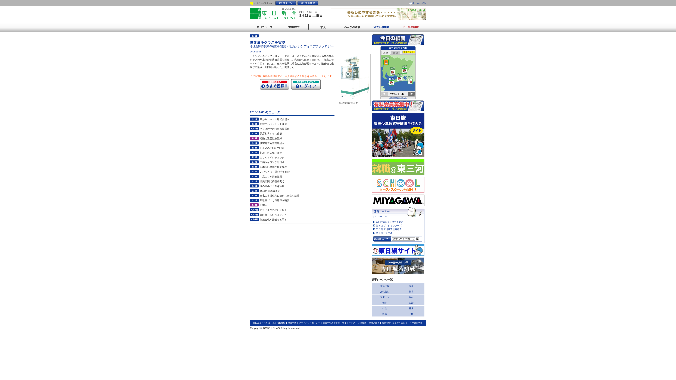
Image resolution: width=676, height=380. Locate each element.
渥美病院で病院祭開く (272, 181)
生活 (411, 302)
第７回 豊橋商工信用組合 (389, 229)
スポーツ (384, 297)
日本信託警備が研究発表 (273, 167)
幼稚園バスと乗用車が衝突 (274, 200)
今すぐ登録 (274, 84)
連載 (384, 313)
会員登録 (308, 3)
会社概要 (362, 323)
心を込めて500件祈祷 (272, 148)
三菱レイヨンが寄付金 (272, 162)
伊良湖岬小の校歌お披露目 (274, 128)
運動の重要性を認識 (271, 138)
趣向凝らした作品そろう (273, 214)
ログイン (285, 3)
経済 (411, 286)
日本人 (263, 205)
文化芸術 (384, 291)
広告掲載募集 (279, 323)
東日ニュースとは (261, 323)
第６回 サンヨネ (384, 233)
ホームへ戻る (419, 3)
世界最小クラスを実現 (272, 186)
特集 (411, 308)
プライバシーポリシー (309, 323)
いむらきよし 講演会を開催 (275, 171)
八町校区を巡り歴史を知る (389, 222)
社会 (384, 308)
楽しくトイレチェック (272, 157)
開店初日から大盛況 (271, 133)
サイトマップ (348, 323)
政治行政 (384, 286)
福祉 (411, 297)
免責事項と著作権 (331, 323)
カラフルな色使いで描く (273, 209)
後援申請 (292, 323)
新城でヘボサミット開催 (273, 124)
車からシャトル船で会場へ (274, 119)
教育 (411, 291)
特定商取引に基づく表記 (393, 323)
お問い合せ (374, 323)
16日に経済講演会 (270, 190)
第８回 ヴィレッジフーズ (389, 225)
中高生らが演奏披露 (271, 176)
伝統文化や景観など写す (273, 219)
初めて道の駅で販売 (271, 152)
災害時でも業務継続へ (272, 143)
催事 (384, 302)
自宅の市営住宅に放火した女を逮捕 (279, 195)
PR (411, 313)
